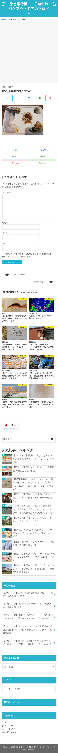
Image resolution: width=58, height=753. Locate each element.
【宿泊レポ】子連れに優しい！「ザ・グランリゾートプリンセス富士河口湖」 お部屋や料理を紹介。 (33, 568)
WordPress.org (9, 732)
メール (6, 233)
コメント (7, 192)
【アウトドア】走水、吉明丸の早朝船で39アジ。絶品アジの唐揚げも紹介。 (28, 594)
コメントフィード (10, 728)
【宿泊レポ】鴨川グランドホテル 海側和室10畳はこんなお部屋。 (33, 469)
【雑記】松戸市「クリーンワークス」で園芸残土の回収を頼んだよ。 (33, 543)
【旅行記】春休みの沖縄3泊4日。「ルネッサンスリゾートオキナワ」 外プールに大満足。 (33, 533)
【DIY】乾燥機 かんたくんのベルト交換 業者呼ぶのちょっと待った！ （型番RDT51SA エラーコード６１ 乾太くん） (34, 484)
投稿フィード (8, 725)
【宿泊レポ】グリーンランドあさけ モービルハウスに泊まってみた (33, 520)
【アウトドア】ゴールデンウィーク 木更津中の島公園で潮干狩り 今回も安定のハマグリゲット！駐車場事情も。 (27, 629)
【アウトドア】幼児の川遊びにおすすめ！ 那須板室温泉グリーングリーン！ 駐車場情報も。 (34, 458)
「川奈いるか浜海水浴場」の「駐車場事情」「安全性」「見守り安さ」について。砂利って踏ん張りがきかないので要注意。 (33, 509)
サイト (5, 243)
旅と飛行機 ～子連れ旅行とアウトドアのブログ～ (29, 8)
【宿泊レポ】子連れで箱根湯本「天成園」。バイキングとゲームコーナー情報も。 (32, 497)
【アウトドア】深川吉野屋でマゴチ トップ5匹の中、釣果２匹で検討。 (27, 605)
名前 (5, 223)
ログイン (6, 722)
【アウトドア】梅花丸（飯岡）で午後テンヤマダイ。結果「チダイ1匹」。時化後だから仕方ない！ (27, 642)
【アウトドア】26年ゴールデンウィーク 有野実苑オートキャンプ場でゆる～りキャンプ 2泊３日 (28, 617)
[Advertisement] (29, 52)
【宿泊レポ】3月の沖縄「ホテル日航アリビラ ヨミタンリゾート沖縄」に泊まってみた (34, 556)
